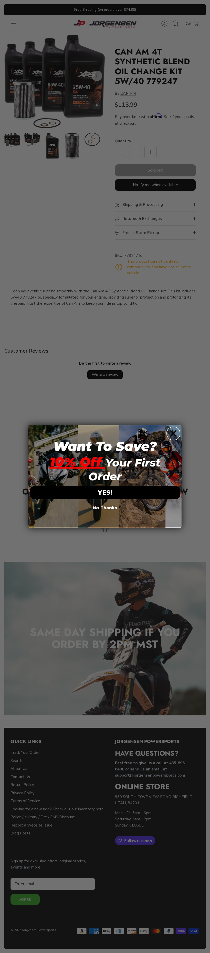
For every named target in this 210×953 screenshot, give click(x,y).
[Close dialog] (173, 433)
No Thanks (105, 507)
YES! (105, 492)
